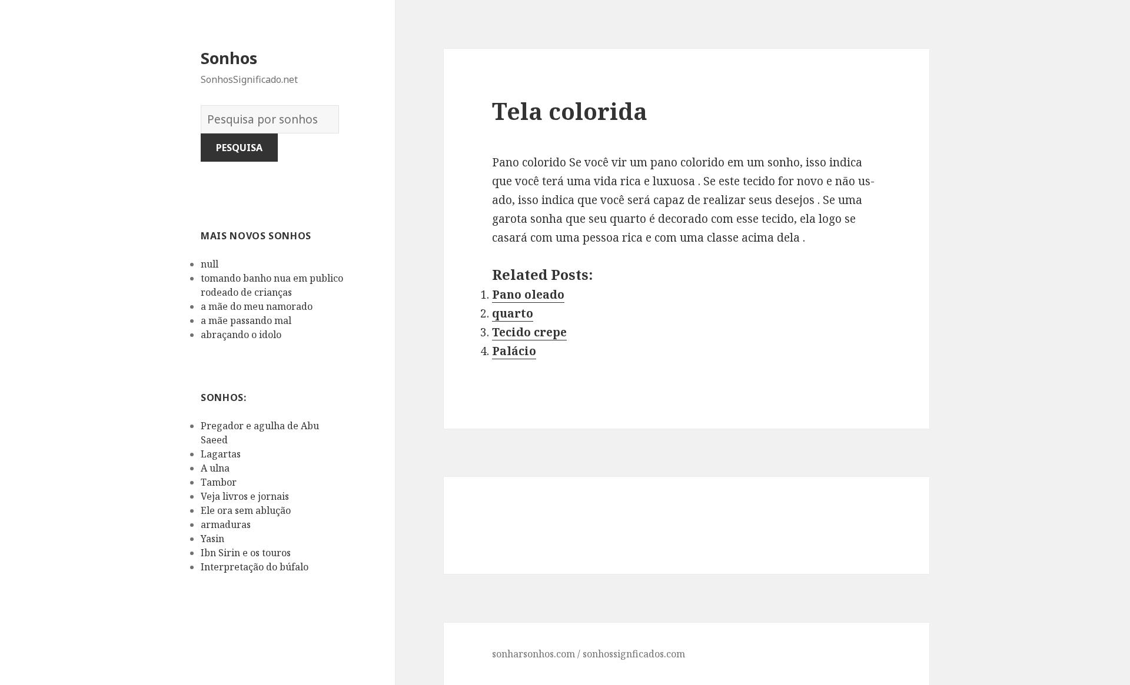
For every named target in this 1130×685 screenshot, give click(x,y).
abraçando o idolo (241, 334)
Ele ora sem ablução (246, 510)
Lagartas (221, 453)
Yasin (212, 538)
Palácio (514, 351)
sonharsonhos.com (533, 653)
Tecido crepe (529, 332)
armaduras (226, 524)
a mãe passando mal (246, 320)
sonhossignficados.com (634, 653)
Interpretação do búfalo (254, 566)
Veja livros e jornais (245, 496)
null (209, 264)
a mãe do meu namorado (257, 306)
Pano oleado (528, 294)
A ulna (215, 468)
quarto (512, 313)
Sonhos (229, 58)
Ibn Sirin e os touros (246, 552)
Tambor (219, 482)
